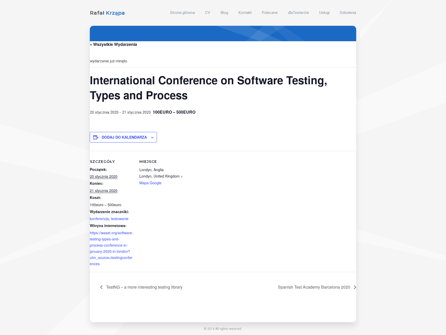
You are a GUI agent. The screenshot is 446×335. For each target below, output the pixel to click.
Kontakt (245, 12)
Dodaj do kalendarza (124, 137)
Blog (224, 12)
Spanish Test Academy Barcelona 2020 (314, 287)
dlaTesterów (298, 12)
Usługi (324, 12)
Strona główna (182, 12)
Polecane (270, 12)
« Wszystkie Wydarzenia (113, 44)
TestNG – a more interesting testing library (143, 287)
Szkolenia (348, 12)
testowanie (120, 218)
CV (207, 12)
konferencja (99, 218)
